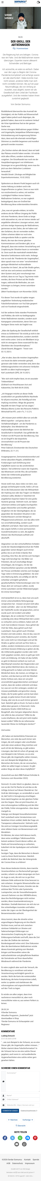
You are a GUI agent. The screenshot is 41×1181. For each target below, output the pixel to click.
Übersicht (21, 1126)
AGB (8, 1163)
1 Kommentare (21, 48)
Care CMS (20, 1172)
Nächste (14, 1120)
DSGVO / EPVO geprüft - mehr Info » (21, 1176)
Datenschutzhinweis (28, 1111)
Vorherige (26, 1120)
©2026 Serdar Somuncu (12, 1159)
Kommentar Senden (10, 1111)
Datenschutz (17, 1163)
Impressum (30, 1163)
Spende (36, 1159)
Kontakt (27, 1159)
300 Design (26, 1169)
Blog (20, 37)
